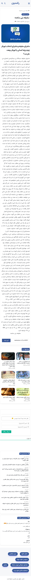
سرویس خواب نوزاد (22, 559)
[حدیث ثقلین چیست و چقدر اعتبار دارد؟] (23, 392)
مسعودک (27, 529)
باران (28, 536)
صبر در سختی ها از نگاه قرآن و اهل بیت (24, 381)
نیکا (29, 521)
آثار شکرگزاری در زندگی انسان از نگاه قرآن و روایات (23, 362)
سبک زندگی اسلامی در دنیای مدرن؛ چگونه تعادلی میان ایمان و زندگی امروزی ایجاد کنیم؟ (8, 364)
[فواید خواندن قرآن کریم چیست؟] (8, 392)
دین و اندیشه (22, 11)
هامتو (5, 565)
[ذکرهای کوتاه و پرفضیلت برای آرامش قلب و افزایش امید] (8, 375)
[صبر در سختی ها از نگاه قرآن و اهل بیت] (23, 375)
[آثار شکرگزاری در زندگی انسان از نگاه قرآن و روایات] (23, 356)
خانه (27, 11)
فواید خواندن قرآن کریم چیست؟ (9, 398)
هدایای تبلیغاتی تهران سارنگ (19, 565)
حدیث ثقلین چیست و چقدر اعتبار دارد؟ (23, 398)
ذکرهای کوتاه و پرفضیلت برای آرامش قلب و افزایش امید (8, 381)
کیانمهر (28, 541)
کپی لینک (6, 340)
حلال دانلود (24, 554)
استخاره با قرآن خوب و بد (20, 571)
